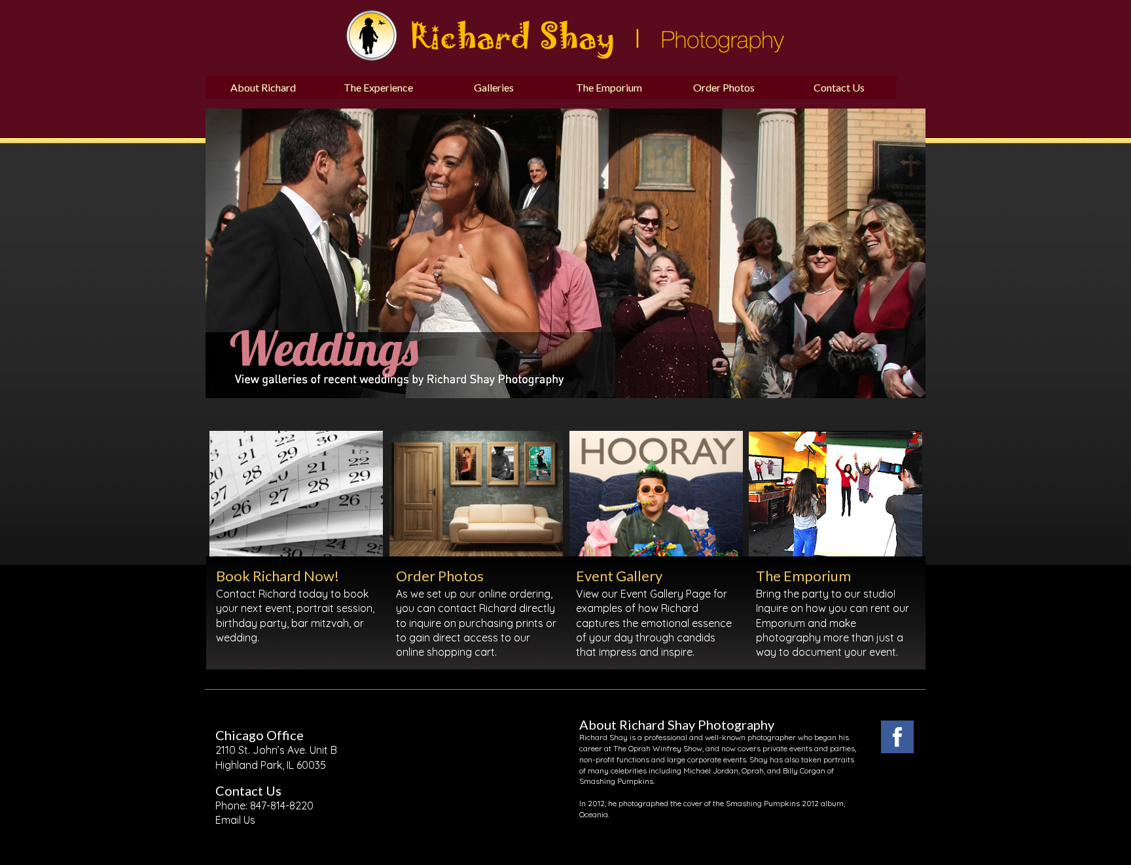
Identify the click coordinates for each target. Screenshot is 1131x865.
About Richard (263, 87)
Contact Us (839, 87)
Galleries (494, 87)
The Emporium (609, 87)
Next (671, 180)
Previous (196, 180)
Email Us (235, 819)
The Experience (378, 87)
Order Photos (724, 87)
